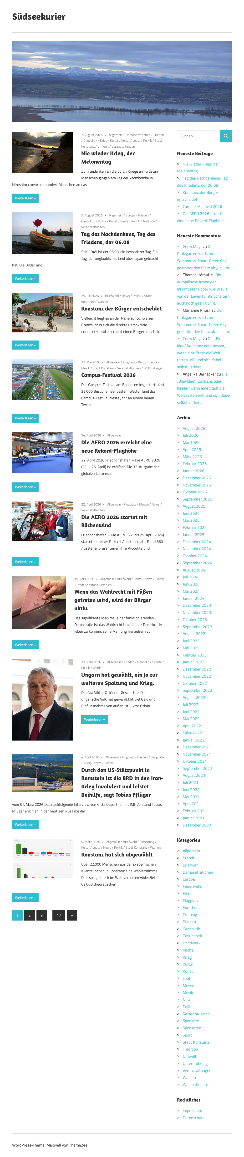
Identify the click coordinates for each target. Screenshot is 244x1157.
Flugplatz (129, 362)
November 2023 (197, 612)
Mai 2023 (191, 648)
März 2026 (192, 457)
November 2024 (197, 549)
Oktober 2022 (195, 683)
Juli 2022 (190, 704)
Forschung (147, 841)
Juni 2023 (191, 641)
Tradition (149, 221)
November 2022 (197, 676)
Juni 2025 (191, 513)
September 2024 (197, 563)
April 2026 (192, 449)
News (124, 221)
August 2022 (194, 697)
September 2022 (197, 690)
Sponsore (191, 1021)
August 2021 (194, 775)
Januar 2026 (193, 471)
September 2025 (197, 499)
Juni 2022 (191, 712)
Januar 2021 (193, 818)
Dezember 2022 (197, 669)
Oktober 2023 (195, 619)
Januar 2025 (193, 534)
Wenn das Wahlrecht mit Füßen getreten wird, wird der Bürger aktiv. (113, 600)
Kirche (188, 950)
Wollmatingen (153, 368)
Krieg (103, 140)
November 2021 (197, 754)
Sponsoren (192, 1028)
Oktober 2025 (195, 492)
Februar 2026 (195, 464)
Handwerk (191, 943)
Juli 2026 (190, 435)
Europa (130, 215)
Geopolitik (90, 140)
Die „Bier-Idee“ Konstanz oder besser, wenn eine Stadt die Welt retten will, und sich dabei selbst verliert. (201, 353)
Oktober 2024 (195, 556)
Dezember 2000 (197, 825)
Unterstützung (195, 1063)
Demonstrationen (138, 134)
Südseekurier (39, 16)
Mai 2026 (191, 442)
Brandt (188, 858)
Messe (144, 504)
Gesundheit (192, 936)
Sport (187, 1035)
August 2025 (194, 506)
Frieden (158, 134)
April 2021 (192, 804)
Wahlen (102, 301)
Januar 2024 (193, 598)
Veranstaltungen (123, 146)
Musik (85, 368)
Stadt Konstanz (103, 368)
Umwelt (103, 146)
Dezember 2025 (197, 478)
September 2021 (197, 768)
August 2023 (194, 634)
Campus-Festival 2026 (108, 374)
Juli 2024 (190, 577)
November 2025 (197, 485)
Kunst (125, 140)
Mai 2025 (191, 520)
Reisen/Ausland (196, 1014)
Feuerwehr (192, 886)
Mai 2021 (191, 797)
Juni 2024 (191, 584)
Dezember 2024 (197, 542)
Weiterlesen (24, 198)
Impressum (192, 1110)
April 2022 (192, 726)
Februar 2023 (195, 655)
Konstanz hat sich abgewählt (116, 854)
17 (58, 915)
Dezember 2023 (197, 605)
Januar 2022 (193, 740)
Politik (147, 140)
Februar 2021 (195, 811)
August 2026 (194, 428)
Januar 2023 (193, 662)
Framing (190, 915)
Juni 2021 (191, 789)
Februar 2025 (195, 527)
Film (186, 893)
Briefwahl (112, 295)
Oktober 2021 (195, 761)
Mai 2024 (191, 591)
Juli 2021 (190, 782)
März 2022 (192, 733)
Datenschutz (193, 1118)
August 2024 (194, 570)
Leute (136, 140)
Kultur (114, 140)
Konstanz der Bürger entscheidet (121, 308)
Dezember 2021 (197, 747)
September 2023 (197, 627)
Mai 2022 (191, 719)
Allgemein (116, 134)
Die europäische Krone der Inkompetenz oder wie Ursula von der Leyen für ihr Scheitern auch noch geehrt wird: (203, 289)
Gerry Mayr (192, 246)
